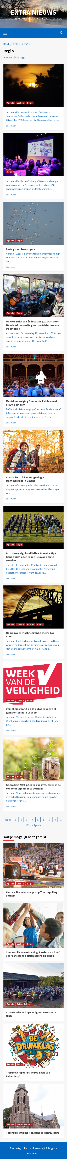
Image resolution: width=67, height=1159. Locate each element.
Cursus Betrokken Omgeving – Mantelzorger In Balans (25, 479)
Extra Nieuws (33, 12)
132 (27, 825)
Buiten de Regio (24, 1004)
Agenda (10, 103)
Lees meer (11, 125)
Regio (29, 103)
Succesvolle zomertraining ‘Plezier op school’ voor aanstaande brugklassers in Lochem (33, 954)
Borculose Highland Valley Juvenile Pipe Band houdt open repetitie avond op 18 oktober (31, 556)
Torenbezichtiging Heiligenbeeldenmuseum (32, 1132)
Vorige (8, 819)
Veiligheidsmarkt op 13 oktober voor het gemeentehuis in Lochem (31, 710)
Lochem (20, 103)
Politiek (30, 624)
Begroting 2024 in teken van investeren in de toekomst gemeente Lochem (33, 786)
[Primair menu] (6, 32)
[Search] (61, 33)
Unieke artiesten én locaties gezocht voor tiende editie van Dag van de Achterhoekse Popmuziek (32, 325)
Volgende (36, 825)
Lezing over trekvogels (20, 249)
